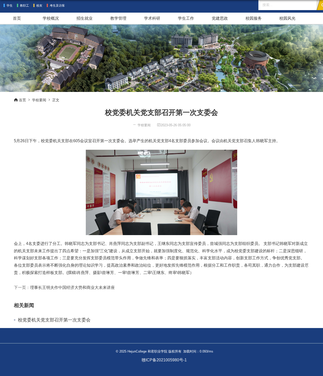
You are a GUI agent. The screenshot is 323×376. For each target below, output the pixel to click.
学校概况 (51, 18)
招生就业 (84, 18)
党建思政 (220, 18)
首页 (17, 18)
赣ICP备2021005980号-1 (164, 360)
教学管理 (118, 18)
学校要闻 (39, 100)
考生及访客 (57, 5)
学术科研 (152, 18)
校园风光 (287, 18)
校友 (39, 5)
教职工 (24, 5)
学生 (10, 5)
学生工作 (186, 18)
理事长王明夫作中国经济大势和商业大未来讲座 (72, 287)
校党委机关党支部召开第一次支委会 (54, 319)
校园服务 (254, 18)
